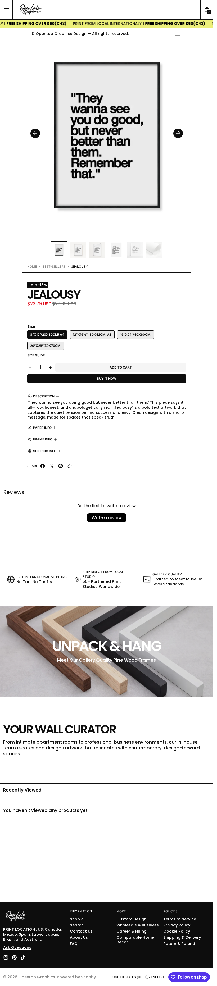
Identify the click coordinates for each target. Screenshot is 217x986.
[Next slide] (178, 133)
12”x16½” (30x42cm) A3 (92, 335)
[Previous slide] (35, 133)
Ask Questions (17, 947)
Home (32, 267)
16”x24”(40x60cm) (135, 335)
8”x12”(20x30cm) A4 (47, 335)
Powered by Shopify (76, 977)
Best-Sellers (54, 267)
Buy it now (106, 378)
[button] (6, 9)
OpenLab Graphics (37, 977)
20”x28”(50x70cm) (45, 346)
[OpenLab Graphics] (16, 916)
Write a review (107, 518)
